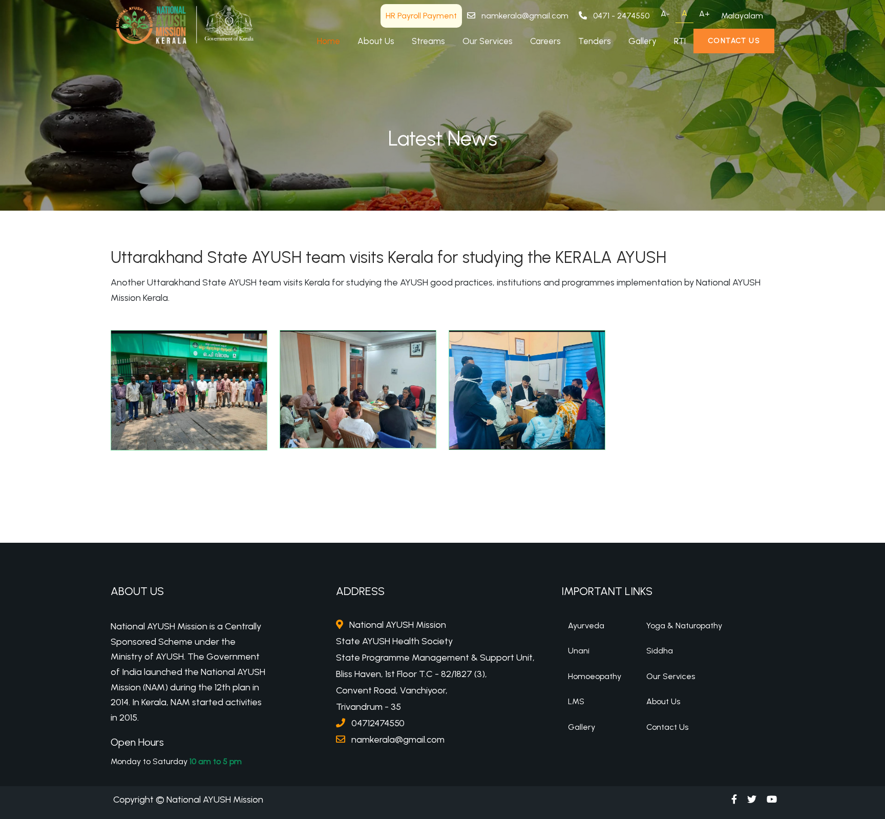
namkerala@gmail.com (523, 16)
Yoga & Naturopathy (684, 625)
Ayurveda (586, 625)
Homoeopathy (594, 676)
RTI (680, 41)
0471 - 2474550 (620, 16)
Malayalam (742, 16)
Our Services (487, 41)
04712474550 (377, 723)
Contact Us (734, 40)
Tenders (594, 41)
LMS (576, 701)
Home (328, 41)
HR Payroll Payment (421, 16)
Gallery (642, 41)
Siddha (659, 651)
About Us (375, 41)
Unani (578, 651)
